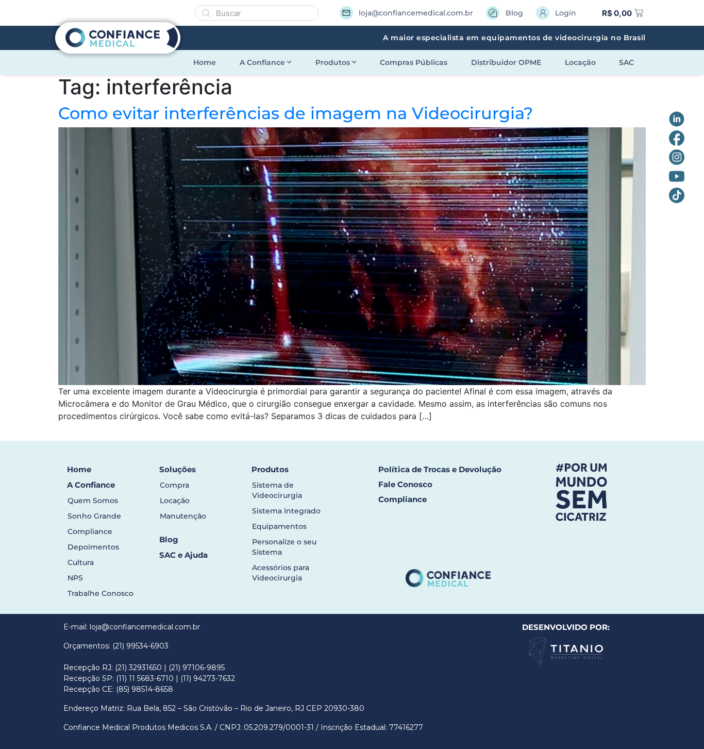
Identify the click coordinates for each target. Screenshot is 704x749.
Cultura (81, 562)
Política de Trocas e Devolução (439, 469)
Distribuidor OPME (506, 62)
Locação (580, 62)
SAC (626, 62)
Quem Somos (93, 500)
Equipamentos (279, 526)
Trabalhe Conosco (100, 593)
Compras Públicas (413, 62)
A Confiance (262, 62)
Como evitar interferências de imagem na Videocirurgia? (295, 113)
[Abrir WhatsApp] (25, 723)
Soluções (177, 469)
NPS (75, 577)
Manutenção (183, 516)
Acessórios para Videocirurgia (280, 572)
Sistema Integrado (286, 510)
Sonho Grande (94, 516)
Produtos (332, 62)
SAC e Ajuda (183, 555)
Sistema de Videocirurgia (277, 490)
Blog (168, 539)
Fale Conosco (405, 484)
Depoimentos (93, 547)
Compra (174, 485)
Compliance (90, 531)
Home (204, 62)
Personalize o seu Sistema (284, 547)
